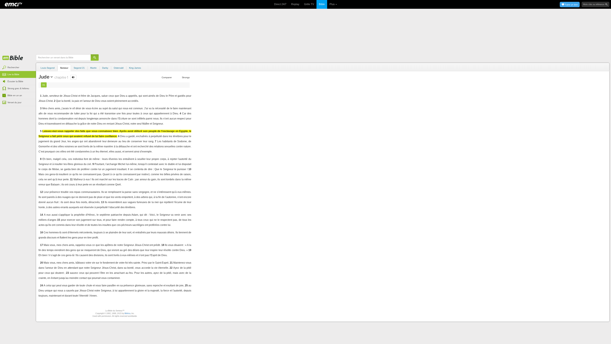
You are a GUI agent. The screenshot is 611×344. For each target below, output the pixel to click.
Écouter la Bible (15, 81)
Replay (295, 4)
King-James (135, 68)
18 (162, 245)
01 (43, 85)
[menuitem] (18, 67)
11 (71, 179)
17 (41, 245)
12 (41, 192)
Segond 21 (79, 68)
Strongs (185, 77)
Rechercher (13, 67)
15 (58, 220)
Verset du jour (14, 102)
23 (67, 273)
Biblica (127, 313)
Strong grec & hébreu (18, 88)
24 (41, 285)
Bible (322, 4)
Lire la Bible (13, 74)
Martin (93, 68)
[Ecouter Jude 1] (73, 77)
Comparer (166, 77)
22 (171, 267)
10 (189, 169)
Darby (105, 68)
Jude (44, 77)
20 (41, 262)
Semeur (64, 68)
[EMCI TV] (13, 4)
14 (41, 214)
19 (189, 250)
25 (186, 285)
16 (41, 232)
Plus (332, 4)
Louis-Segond (48, 68)
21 (171, 262)
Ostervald (118, 68)
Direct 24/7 (280, 4)
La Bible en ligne (12, 58)
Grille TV (309, 4)
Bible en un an (14, 95)
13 (102, 202)
